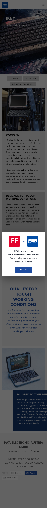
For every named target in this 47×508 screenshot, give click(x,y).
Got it (23, 270)
